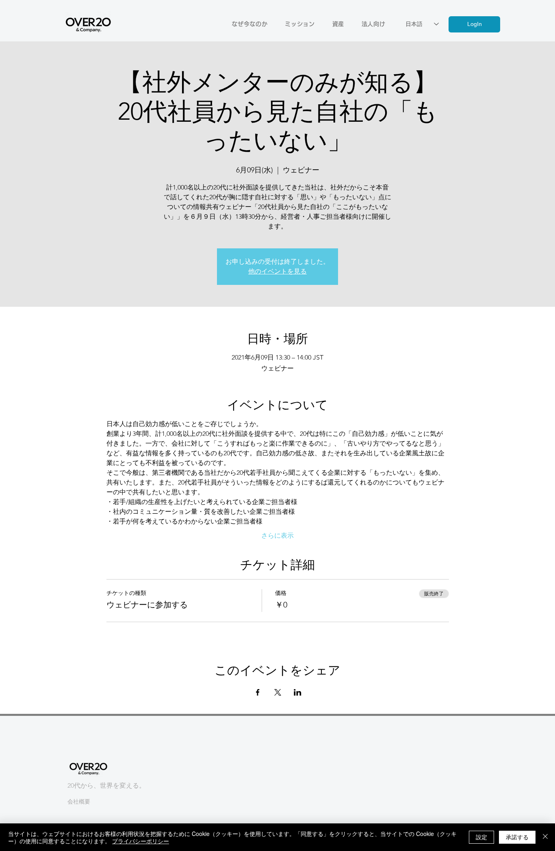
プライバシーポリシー (140, 841)
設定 (481, 837)
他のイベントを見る (277, 271)
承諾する (517, 837)
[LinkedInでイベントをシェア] (297, 692)
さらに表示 (277, 535)
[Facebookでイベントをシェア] (258, 692)
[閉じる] (545, 837)
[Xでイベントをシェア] (278, 692)
